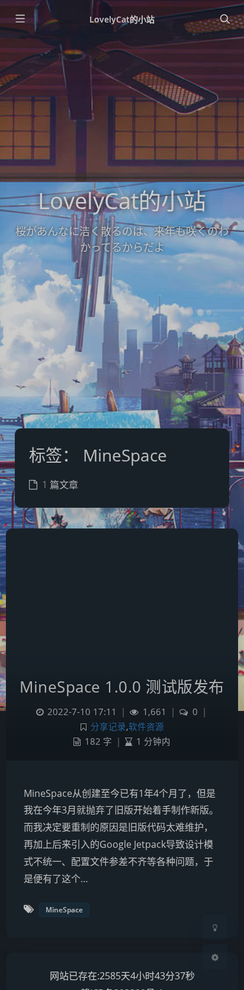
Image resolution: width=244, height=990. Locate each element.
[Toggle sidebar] (19, 18)
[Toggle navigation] (224, 18)
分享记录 (108, 726)
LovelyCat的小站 (122, 19)
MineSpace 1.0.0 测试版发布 (122, 686)
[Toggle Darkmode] (215, 927)
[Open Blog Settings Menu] (215, 956)
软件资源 (146, 726)
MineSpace (64, 910)
